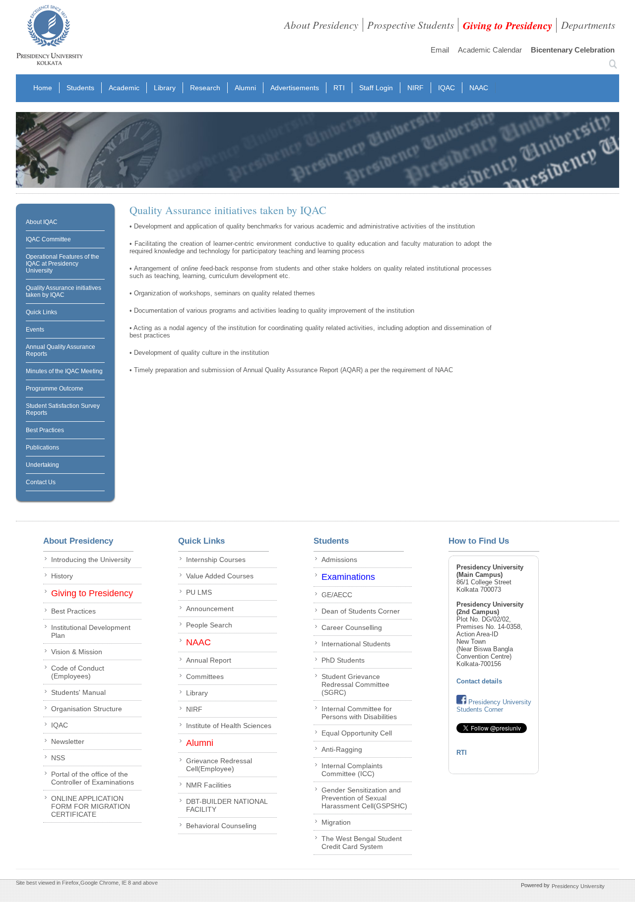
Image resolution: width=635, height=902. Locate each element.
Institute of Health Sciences (228, 726)
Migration (336, 822)
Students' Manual (78, 692)
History (62, 576)
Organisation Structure (86, 709)
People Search (209, 625)
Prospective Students (410, 25)
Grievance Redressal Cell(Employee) (219, 765)
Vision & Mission (76, 652)
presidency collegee (49, 37)
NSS (58, 758)
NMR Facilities (208, 785)
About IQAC (42, 222)
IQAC (446, 88)
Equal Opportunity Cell (356, 733)
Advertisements (294, 88)
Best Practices (45, 430)
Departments (588, 25)
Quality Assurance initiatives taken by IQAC (63, 291)
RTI (339, 88)
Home (42, 88)
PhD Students (343, 660)
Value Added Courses (220, 576)
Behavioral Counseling (221, 826)
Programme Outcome (54, 388)
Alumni (245, 88)
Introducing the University (91, 560)
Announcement (210, 609)
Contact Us (41, 482)
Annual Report (208, 660)
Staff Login (376, 88)
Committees (205, 676)
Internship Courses (216, 560)
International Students (355, 644)
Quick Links (41, 312)
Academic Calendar (490, 50)
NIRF (415, 88)
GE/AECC (336, 595)
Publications (42, 447)
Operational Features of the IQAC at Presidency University (62, 263)
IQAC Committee (48, 239)
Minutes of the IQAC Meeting (64, 371)
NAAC (478, 88)
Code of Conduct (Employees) (77, 672)
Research (205, 88)
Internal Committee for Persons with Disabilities (359, 713)
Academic (124, 88)
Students (80, 88)
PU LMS (199, 592)
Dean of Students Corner (360, 611)
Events (35, 329)
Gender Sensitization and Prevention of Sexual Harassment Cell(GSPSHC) (364, 798)
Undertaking (42, 464)
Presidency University (578, 886)
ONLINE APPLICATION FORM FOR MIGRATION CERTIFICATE (90, 806)
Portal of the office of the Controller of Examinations (92, 778)
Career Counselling (351, 627)
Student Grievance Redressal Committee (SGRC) (355, 684)
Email (440, 50)
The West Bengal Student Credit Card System (361, 842)
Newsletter (67, 741)
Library (165, 88)
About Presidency (321, 25)
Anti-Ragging (341, 749)
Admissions (339, 560)
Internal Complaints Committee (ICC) (351, 770)
